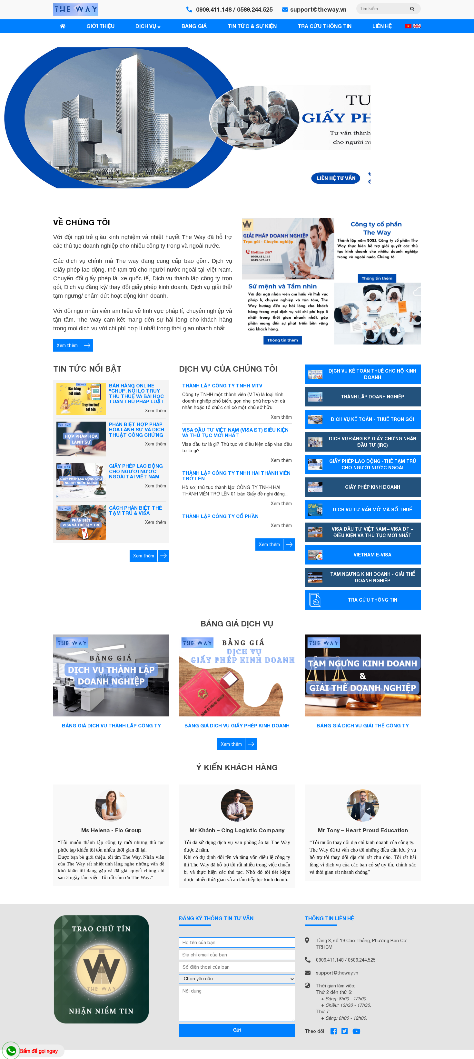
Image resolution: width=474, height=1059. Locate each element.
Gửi (237, 1030)
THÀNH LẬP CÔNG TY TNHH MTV (222, 385)
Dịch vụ (146, 26)
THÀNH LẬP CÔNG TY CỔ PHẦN (220, 516)
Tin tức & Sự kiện (252, 26)
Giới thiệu (100, 26)
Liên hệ (382, 26)
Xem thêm (67, 345)
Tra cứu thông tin (324, 26)
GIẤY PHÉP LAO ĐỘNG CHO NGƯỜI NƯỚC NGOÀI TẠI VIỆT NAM (136, 471)
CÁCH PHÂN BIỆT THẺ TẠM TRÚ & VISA (135, 510)
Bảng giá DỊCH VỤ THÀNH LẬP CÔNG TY (111, 725)
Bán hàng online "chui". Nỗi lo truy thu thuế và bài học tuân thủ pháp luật (136, 394)
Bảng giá (194, 26)
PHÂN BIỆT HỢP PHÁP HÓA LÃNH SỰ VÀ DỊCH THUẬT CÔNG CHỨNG (136, 429)
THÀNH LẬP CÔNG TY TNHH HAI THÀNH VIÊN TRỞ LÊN (236, 475)
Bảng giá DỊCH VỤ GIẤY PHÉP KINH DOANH (237, 725)
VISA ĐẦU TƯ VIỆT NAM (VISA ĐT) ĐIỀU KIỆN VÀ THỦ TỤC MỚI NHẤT (235, 432)
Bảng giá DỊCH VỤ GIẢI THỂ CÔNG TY (363, 725)
